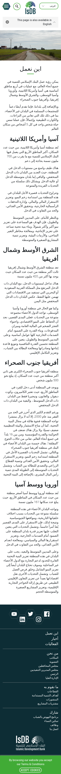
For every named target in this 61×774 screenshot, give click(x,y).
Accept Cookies (30, 770)
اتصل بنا (54, 729)
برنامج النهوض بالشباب (45, 717)
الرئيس (54, 674)
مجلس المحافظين (48, 666)
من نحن (52, 652)
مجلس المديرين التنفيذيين (44, 670)
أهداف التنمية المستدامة (45, 695)
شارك (54, 712)
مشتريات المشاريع (48, 703)
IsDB (30, 7)
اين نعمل (51, 632)
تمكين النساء (51, 721)
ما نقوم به (51, 686)
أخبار (54, 638)
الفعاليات (51, 643)
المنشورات (52, 699)
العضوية (53, 662)
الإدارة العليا (52, 678)
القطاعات (52, 691)
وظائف (54, 725)
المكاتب (53, 657)
